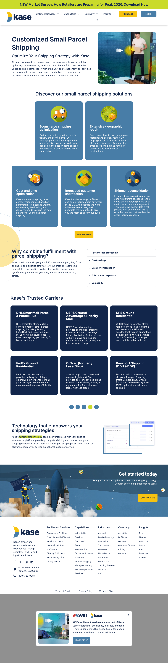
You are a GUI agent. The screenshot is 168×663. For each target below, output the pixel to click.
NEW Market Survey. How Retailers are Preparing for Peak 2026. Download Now (84, 4)
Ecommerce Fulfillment (58, 533)
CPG (100, 573)
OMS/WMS (80, 541)
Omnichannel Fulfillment (58, 537)
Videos (142, 557)
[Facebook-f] (14, 562)
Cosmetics (103, 541)
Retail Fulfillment (55, 541)
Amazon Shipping (83, 561)
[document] (84, 628)
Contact (128, 14)
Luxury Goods (53, 561)
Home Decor (104, 553)
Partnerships (81, 549)
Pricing (121, 549)
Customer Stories (126, 545)
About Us (122, 533)
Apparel (102, 533)
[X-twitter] (20, 562)
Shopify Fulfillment (56, 553)
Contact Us (148, 497)
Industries (104, 527)
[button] (97, 20)
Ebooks (142, 537)
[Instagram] (26, 562)
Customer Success (84, 553)
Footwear (102, 549)
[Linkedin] (31, 562)
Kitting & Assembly (84, 565)
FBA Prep (79, 557)
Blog (141, 533)
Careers (122, 553)
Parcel (78, 545)
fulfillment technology (30, 437)
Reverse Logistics (55, 557)
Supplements (104, 545)
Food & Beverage (106, 537)
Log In (148, 14)
